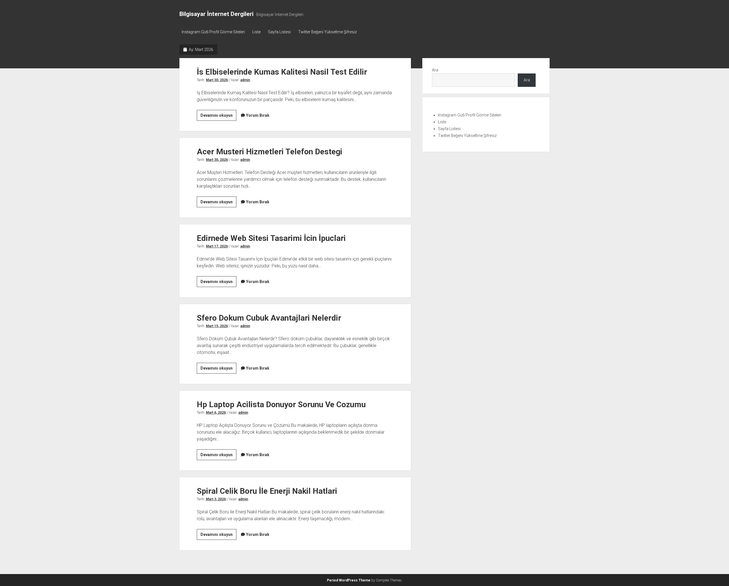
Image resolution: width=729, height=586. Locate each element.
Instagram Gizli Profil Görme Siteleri (213, 32)
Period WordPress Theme (348, 580)
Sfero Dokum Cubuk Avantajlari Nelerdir (269, 318)
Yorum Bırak (257, 115)
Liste (256, 32)
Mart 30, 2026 (217, 80)
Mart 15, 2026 (217, 326)
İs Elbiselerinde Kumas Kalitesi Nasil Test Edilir (282, 72)
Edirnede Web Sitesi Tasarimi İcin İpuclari (271, 238)
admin (245, 80)
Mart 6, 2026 (216, 413)
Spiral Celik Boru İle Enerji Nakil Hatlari (267, 491)
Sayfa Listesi (279, 32)
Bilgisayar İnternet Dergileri (216, 14)
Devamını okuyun (218, 117)
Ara (435, 70)
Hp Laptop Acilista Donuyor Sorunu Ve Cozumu (281, 404)
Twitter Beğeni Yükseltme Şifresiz (327, 32)
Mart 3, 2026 (216, 499)
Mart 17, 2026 (217, 246)
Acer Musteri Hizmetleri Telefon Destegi (269, 151)
